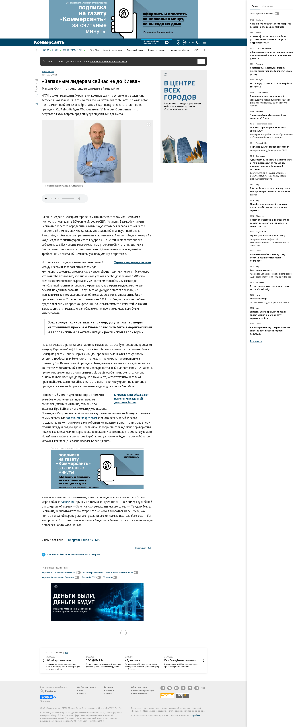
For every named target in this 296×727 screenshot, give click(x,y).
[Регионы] (178, 42)
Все (66, 652)
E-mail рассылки (139, 693)
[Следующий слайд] (204, 661)
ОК (201, 61)
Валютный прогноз (156, 50)
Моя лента (267, 6)
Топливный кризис (135, 50)
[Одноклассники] (183, 688)
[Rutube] (190, 688)
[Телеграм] (162, 688)
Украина (107, 577)
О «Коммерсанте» (86, 687)
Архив (80, 690)
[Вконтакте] (169, 688)
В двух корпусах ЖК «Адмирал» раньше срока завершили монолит (182, 665)
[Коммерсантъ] (49, 42)
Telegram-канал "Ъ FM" (83, 540)
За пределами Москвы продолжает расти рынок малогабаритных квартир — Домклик (142, 666)
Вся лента (256, 341)
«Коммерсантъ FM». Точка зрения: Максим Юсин (108, 572)
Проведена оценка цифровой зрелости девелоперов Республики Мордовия (103, 665)
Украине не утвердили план (132, 262)
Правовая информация (142, 690)
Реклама (108, 687)
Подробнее (195, 715)
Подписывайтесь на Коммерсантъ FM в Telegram (73, 554)
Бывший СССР (89, 577)
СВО (196, 50)
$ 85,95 (46, 50)
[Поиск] (198, 42)
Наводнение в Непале (180, 50)
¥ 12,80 (66, 50)
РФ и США (94, 50)
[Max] (196, 688)
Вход (191, 42)
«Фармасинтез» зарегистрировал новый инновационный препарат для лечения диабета (63, 666)
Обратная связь (139, 687)
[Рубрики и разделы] (204, 42)
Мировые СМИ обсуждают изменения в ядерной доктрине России (131, 398)
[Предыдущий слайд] (43, 661)
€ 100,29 (56, 50)
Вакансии (109, 690)
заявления (67, 502)
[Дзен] (176, 688)
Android (108, 693)
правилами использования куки (108, 61)
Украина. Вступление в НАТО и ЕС (59, 572)
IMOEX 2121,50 (77, 50)
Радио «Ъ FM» (48, 71)
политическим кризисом (81, 418)
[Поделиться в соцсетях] (36, 104)
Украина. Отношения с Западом (58, 577)
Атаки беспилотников (112, 50)
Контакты (82, 693)
